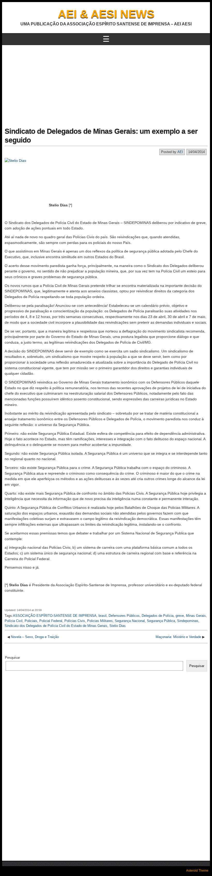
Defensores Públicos (124, 616)
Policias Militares (100, 621)
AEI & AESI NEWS (106, 14)
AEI (180, 152)
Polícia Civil (13, 621)
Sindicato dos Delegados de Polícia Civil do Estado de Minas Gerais (56, 626)
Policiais (31, 621)
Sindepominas (187, 621)
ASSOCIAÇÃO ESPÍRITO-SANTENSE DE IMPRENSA (54, 616)
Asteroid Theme (197, 870)
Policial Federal (50, 621)
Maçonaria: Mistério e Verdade (178, 637)
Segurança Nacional (130, 621)
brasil (103, 616)
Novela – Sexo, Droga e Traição (35, 637)
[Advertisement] (106, 84)
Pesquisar (12, 658)
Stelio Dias (117, 626)
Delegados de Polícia (157, 616)
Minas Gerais (196, 616)
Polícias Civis (74, 621)
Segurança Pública (161, 621)
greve (180, 616)
